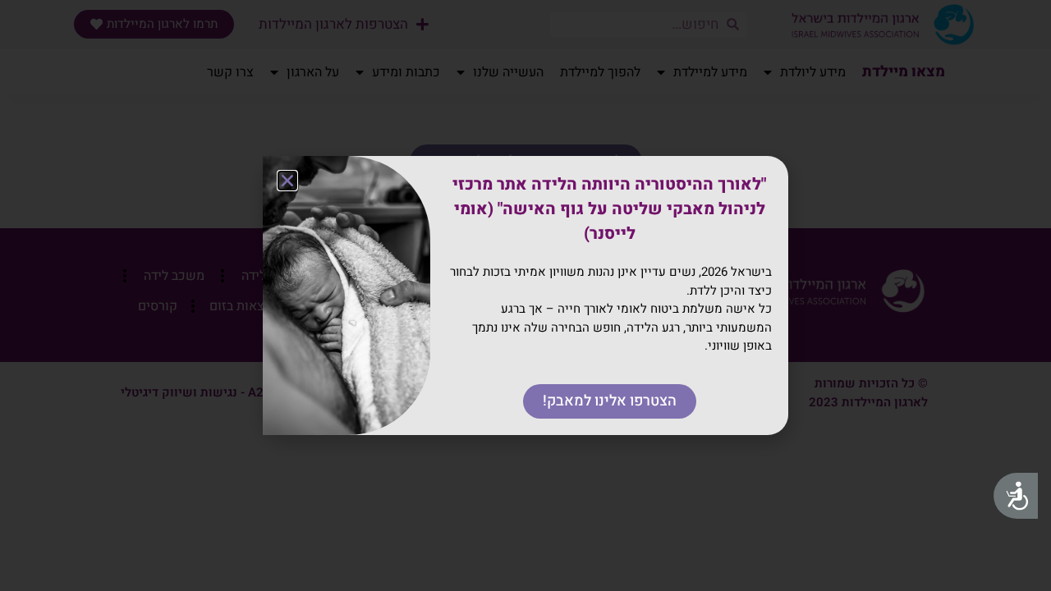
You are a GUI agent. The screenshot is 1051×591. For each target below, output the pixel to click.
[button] (287, 180)
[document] (525, 295)
